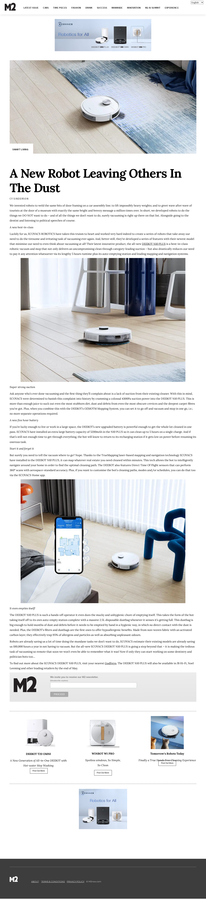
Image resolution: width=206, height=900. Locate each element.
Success (102, 7)
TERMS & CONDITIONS (53, 881)
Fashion (76, 7)
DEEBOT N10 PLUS (154, 244)
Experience (172, 7)
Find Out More (39, 771)
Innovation (134, 7)
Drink (88, 7)
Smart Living (20, 149)
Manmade (117, 7)
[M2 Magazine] (13, 9)
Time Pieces (60, 7)
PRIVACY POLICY (75, 881)
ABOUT (35, 881)
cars (46, 7)
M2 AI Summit (152, 7)
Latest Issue (31, 7)
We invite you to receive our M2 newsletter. (74, 677)
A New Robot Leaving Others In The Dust (95, 180)
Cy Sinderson (19, 198)
